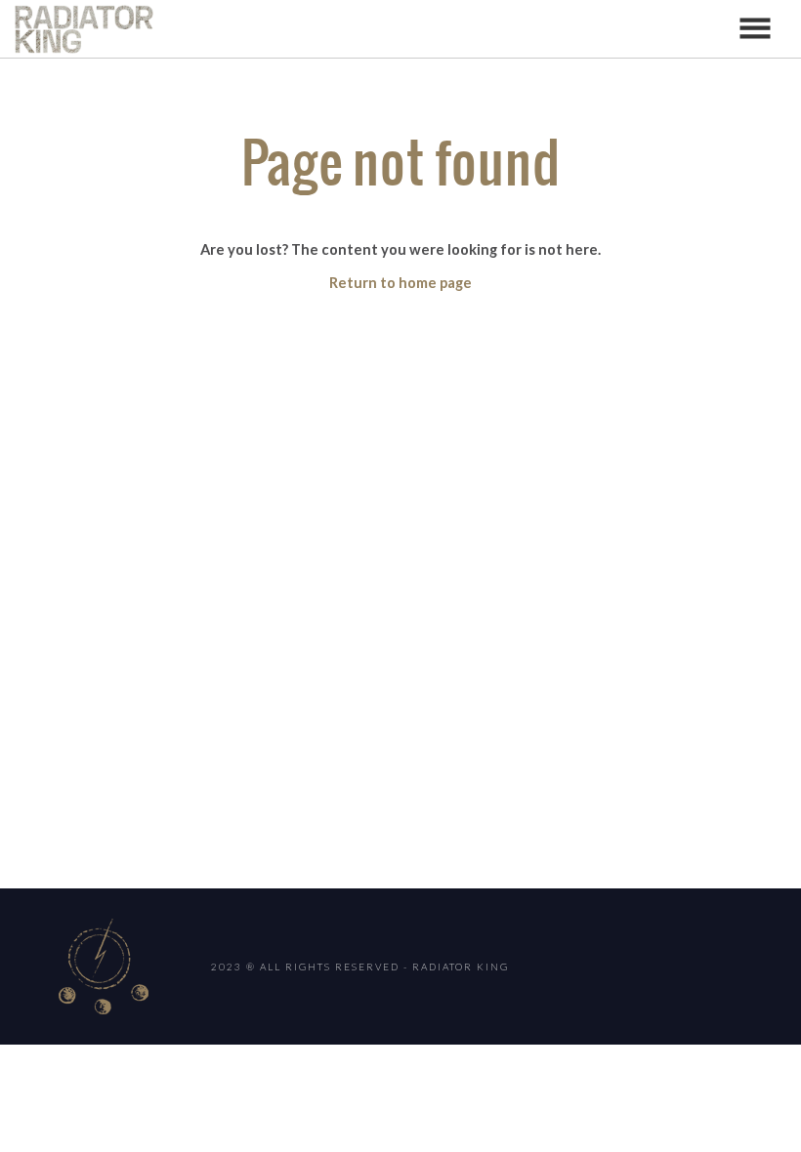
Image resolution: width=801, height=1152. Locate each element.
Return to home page (400, 282)
